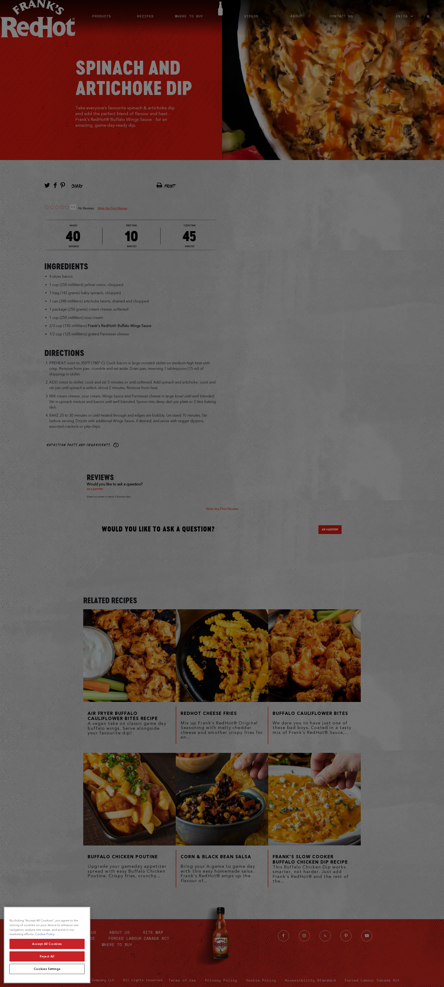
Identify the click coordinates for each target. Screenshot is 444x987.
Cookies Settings (47, 969)
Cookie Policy (45, 934)
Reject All (47, 956)
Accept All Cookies (47, 944)
